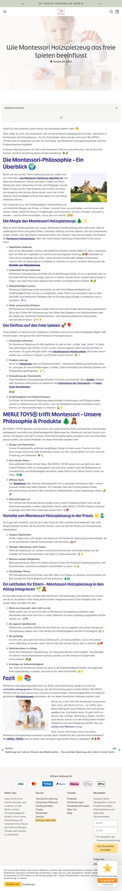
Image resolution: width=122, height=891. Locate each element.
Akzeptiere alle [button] (12, 884)
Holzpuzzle (26, 363)
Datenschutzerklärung (108, 840)
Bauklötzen (20, 483)
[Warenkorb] (117, 11)
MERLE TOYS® (15, 739)
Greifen (91, 379)
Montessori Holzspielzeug (20, 238)
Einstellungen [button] (28, 884)
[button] (23, 3)
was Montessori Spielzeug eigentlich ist (41, 178)
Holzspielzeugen (25, 696)
